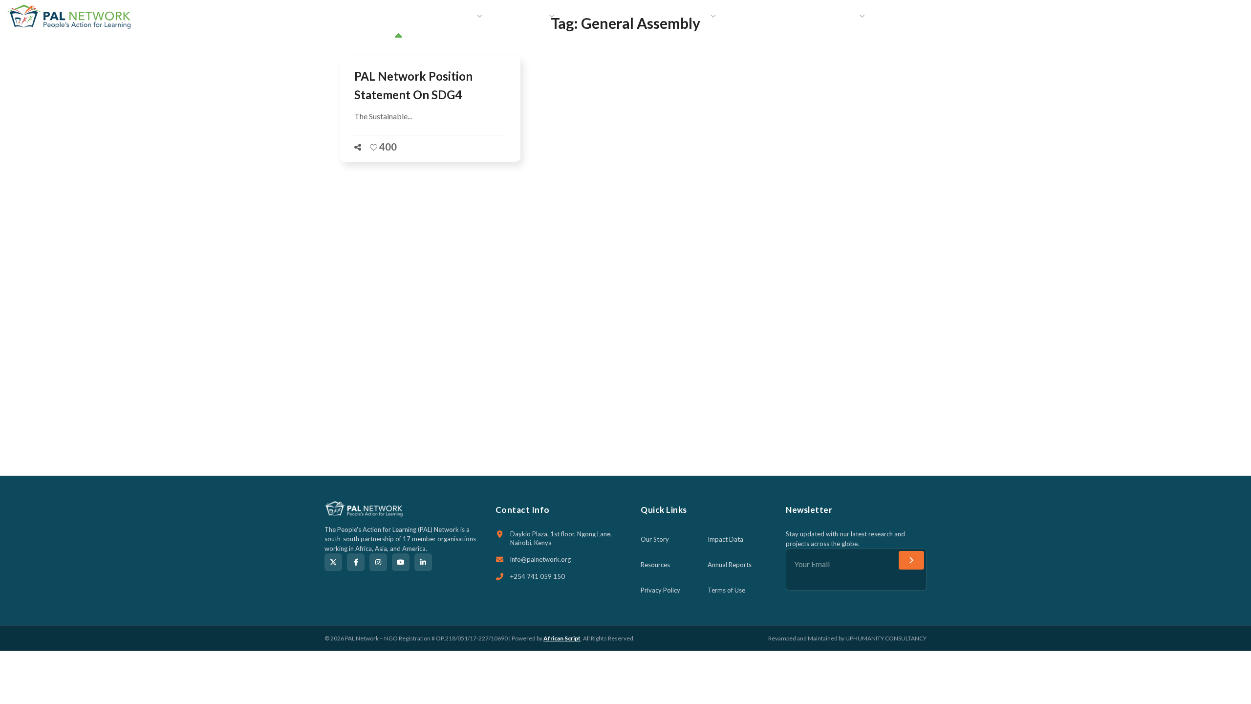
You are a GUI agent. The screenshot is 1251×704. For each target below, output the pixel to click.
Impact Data (725, 539)
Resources (655, 565)
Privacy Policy (660, 590)
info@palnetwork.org (540, 559)
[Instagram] (378, 562)
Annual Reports (730, 565)
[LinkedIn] (423, 562)
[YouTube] (401, 562)
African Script (562, 638)
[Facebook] (356, 562)
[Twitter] (333, 562)
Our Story (655, 539)
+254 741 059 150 (537, 576)
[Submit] (911, 560)
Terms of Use (726, 590)
